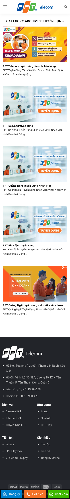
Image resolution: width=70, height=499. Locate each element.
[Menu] (5, 6)
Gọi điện (37, 494)
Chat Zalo (61, 494)
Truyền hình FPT (16, 425)
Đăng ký (14, 494)
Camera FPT (13, 411)
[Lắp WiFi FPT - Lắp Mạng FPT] (35, 7)
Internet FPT (13, 418)
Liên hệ (45, 451)
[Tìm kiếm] (65, 6)
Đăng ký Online (50, 458)
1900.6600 (34, 389)
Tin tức (45, 444)
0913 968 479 (29, 396)
